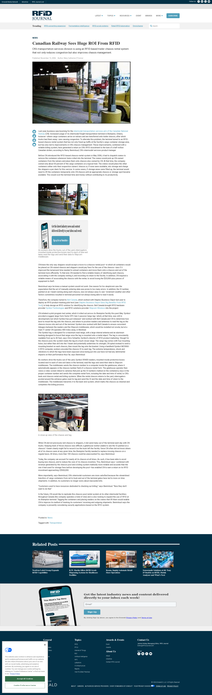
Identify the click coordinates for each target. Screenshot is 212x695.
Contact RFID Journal (113, 662)
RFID (76, 644)
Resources (125, 16)
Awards (148, 16)
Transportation (56, 523)
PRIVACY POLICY (172, 686)
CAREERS (80, 686)
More (158, 16)
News (35, 38)
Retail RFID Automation (120, 26)
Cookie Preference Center (25, 685)
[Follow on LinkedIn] (202, 1)
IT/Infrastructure (80, 666)
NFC (76, 659)
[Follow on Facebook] (198, 1)
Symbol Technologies (55, 308)
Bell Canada (72, 300)
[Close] (45, 644)
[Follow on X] (205, 1)
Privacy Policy (15, 673)
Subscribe (173, 16)
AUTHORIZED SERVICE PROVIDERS (97, 686)
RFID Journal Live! (38, 2)
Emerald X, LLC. (162, 682)
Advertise (25, 2)
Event (138, 16)
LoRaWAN (78, 663)
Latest (98, 16)
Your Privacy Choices (142, 686)
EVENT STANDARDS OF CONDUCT (121, 686)
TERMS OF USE (161, 686)
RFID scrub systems (100, 26)
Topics (110, 16)
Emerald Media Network (10, 2)
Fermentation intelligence (79, 26)
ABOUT (73, 686)
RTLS (76, 647)
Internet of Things (80, 650)
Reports (77, 669)
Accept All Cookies (25, 679)
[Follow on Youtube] (209, 1)
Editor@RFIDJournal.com (145, 645)
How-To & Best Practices (82, 672)
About (108, 656)
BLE (76, 653)
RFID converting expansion (55, 26)
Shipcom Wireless (97, 308)
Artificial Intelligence (81, 656)
